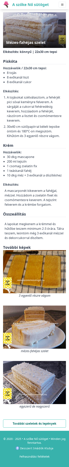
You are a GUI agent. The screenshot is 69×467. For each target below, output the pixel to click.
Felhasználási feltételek (34, 456)
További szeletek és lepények (34, 423)
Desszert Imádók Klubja (36, 448)
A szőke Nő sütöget (36, 439)
